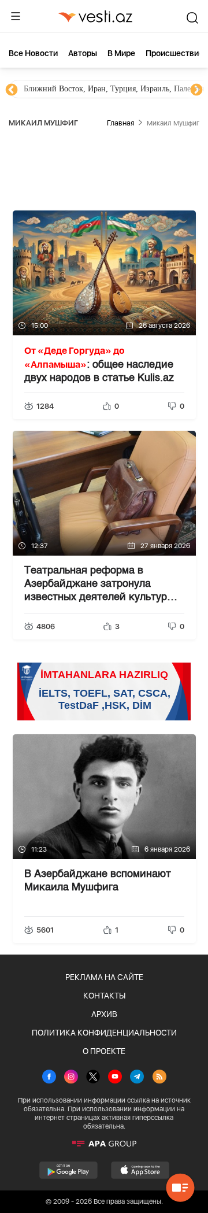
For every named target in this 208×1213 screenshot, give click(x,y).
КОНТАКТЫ (104, 995)
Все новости (33, 53)
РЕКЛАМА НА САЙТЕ (104, 977)
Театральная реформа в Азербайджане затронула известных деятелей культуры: (100, 584)
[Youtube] (115, 1078)
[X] (93, 1078)
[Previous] (11, 90)
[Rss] (159, 1078)
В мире (121, 53)
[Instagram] (71, 1078)
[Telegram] (137, 1078)
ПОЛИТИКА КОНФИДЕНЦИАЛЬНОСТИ (104, 1032)
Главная (120, 123)
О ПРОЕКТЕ (104, 1051)
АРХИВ (104, 1014)
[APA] (104, 1144)
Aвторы (82, 53)
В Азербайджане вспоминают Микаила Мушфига (97, 881)
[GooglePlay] (68, 1170)
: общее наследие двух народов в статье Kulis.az (99, 364)
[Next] (196, 90)
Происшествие (174, 53)
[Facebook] (49, 1078)
